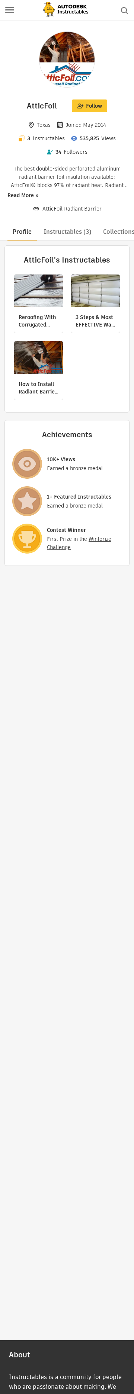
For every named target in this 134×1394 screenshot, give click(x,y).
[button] (9, 10)
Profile (22, 231)
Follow (94, 106)
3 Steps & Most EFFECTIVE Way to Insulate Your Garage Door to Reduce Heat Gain (95, 320)
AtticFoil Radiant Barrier (72, 208)
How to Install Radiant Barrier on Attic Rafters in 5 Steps (38, 387)
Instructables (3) (67, 231)
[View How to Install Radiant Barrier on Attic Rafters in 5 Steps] (38, 358)
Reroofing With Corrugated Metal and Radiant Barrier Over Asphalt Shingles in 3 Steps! (38, 320)
